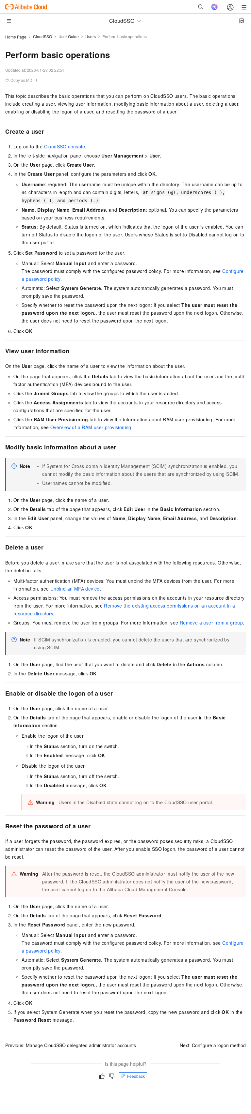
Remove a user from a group (211, 622)
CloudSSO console (64, 146)
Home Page (15, 36)
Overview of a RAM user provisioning (90, 427)
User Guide (69, 36)
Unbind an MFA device (75, 588)
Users (90, 36)
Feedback (136, 1076)
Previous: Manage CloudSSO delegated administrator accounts (70, 1045)
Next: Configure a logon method (213, 1045)
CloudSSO (42, 36)
